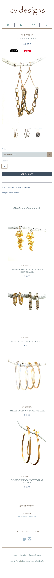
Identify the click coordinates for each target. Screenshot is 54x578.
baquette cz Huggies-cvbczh (27, 341)
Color (4, 149)
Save (28, 51)
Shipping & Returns (35, 555)
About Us (23, 555)
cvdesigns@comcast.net (27, 516)
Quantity (5, 161)
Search (15, 555)
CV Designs (27, 266)
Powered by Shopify (37, 561)
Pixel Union (26, 561)
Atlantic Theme (15, 561)
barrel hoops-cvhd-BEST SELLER (27, 411)
